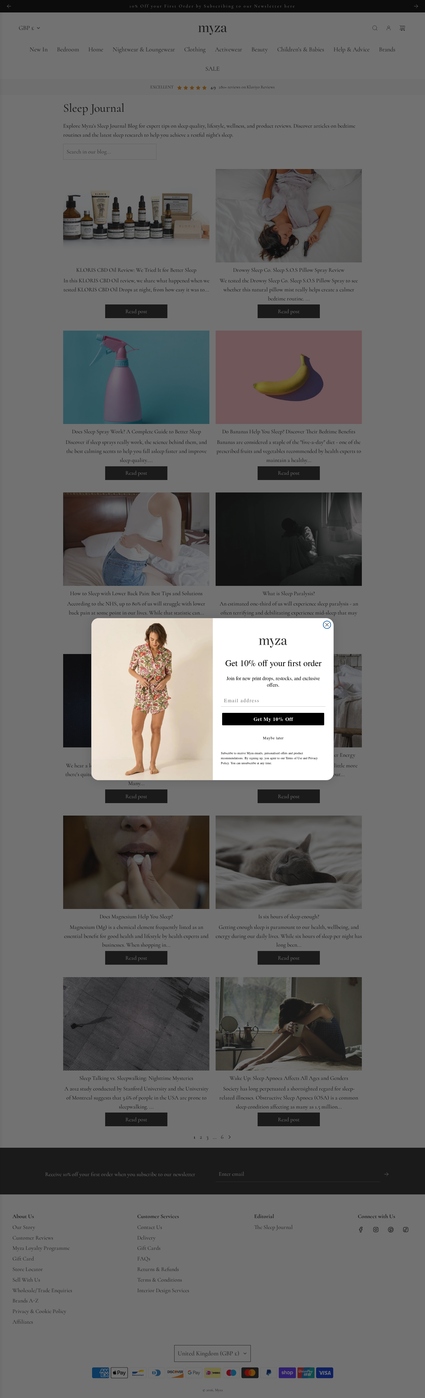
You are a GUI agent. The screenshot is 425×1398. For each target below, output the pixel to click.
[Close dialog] (327, 624)
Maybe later (273, 737)
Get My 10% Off (273, 719)
